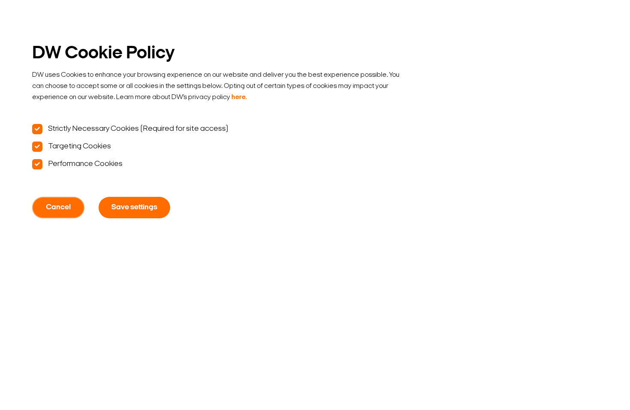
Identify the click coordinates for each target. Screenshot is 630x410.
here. (239, 97)
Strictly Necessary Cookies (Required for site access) (137, 129)
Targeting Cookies (79, 146)
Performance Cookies (85, 164)
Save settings (134, 207)
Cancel (58, 207)
